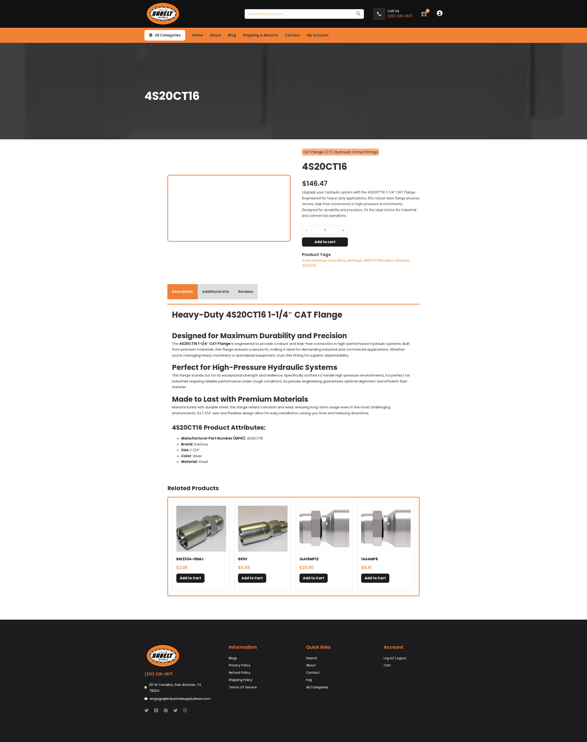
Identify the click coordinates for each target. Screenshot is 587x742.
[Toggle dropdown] (150, 35)
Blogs (233, 658)
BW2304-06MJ (189, 559)
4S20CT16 (309, 265)
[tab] (182, 291)
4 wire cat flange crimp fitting (323, 260)
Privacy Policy (239, 665)
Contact (292, 35)
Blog (232, 35)
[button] (190, 578)
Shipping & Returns (260, 35)
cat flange (354, 260)
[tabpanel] (293, 388)
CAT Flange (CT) (318, 152)
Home (197, 35)
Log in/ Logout (395, 658)
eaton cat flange (397, 260)
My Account (318, 35)
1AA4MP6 (369, 559)
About (215, 35)
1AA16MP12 (308, 559)
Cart (387, 665)
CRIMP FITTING (373, 260)
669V (242, 559)
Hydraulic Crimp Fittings (356, 152)
